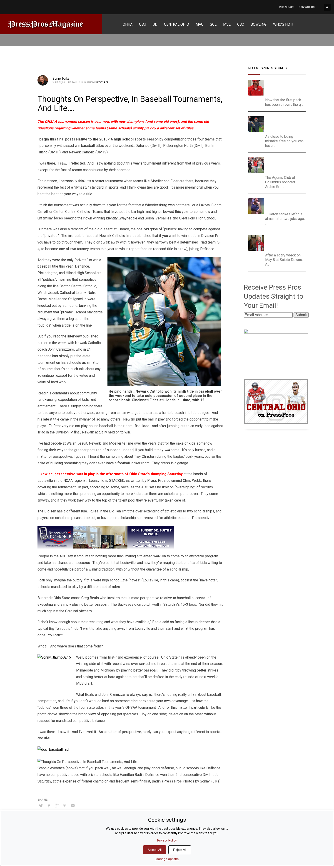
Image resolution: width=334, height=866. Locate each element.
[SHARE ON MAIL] (72, 805)
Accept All (155, 849)
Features (102, 82)
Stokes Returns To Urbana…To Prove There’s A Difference (284, 204)
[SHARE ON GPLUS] (56, 805)
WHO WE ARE (286, 7)
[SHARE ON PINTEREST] (64, 805)
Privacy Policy (167, 840)
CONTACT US (307, 7)
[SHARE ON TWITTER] (40, 805)
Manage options (167, 859)
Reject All (179, 849)
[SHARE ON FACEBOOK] (48, 805)
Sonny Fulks (61, 78)
